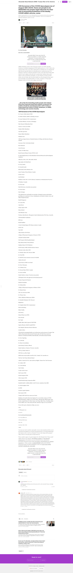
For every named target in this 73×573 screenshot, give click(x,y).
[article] (36, 525)
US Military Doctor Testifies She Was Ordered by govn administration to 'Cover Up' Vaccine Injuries (30, 522)
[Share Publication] (61, 2)
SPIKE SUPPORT (37, 443)
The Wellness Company (37, 438)
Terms (37, 565)
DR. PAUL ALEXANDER (23, 52)
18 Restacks (30, 461)
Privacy (34, 565)
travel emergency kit (44, 441)
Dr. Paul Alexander (24, 19)
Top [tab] (19, 518)
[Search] (59, 2)
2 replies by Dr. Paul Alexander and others (28, 489)
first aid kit (37, 441)
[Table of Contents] (1, 286)
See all (20, 551)
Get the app (41, 568)
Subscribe (65, 1)
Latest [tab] (22, 518)
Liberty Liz (22, 492)
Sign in (70, 1)
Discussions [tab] (26, 518)
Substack (31, 570)
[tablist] (22, 472)
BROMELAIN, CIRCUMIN (29, 446)
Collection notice (41, 565)
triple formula (45, 444)
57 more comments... (21, 513)
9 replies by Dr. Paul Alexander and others (28, 509)
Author (22, 482)
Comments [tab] (21, 472)
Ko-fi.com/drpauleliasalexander (24, 415)
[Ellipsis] (54, 481)
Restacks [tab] (25, 472)
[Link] (17, 24)
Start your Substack (33, 568)
